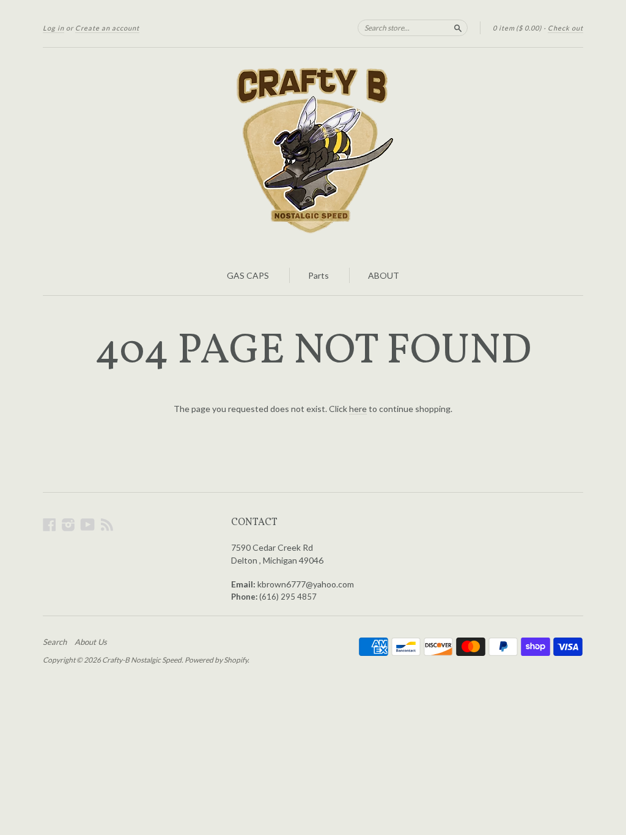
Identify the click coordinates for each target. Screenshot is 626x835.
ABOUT (383, 275)
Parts (318, 275)
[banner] (313, 151)
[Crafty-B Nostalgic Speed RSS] (107, 524)
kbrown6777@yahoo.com (305, 584)
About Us (91, 642)
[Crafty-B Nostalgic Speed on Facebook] (49, 524)
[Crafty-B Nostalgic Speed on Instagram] (68, 524)
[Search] (458, 27)
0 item (517, 28)
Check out (565, 28)
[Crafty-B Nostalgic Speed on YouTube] (88, 524)
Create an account (107, 28)
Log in (53, 28)
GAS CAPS (248, 275)
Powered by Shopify (216, 659)
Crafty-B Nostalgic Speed (142, 659)
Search (55, 642)
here (358, 408)
